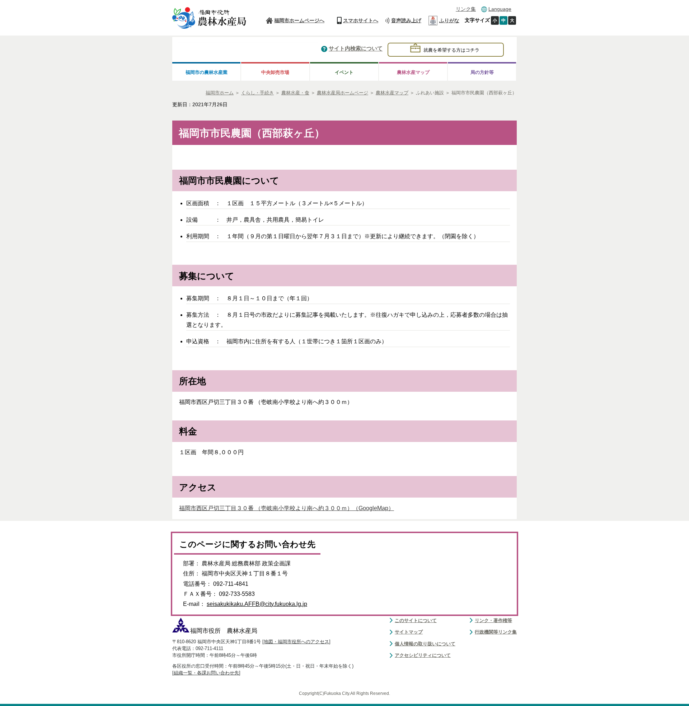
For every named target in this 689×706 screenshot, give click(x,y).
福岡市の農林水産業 (207, 72)
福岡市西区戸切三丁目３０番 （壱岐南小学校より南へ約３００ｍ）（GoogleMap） (286, 508)
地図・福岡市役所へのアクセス (296, 641)
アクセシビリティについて (423, 655)
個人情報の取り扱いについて (425, 643)
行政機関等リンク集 (496, 632)
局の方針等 (482, 72)
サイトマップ (409, 632)
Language (499, 9)
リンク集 (466, 9)
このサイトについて (416, 620)
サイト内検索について (356, 49)
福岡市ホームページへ (299, 20)
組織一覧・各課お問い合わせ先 (206, 673)
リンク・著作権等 (493, 620)
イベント (344, 72)
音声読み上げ (406, 20)
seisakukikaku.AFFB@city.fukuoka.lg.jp (257, 604)
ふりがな (449, 20)
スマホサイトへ (360, 20)
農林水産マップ (413, 72)
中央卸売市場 (275, 72)
